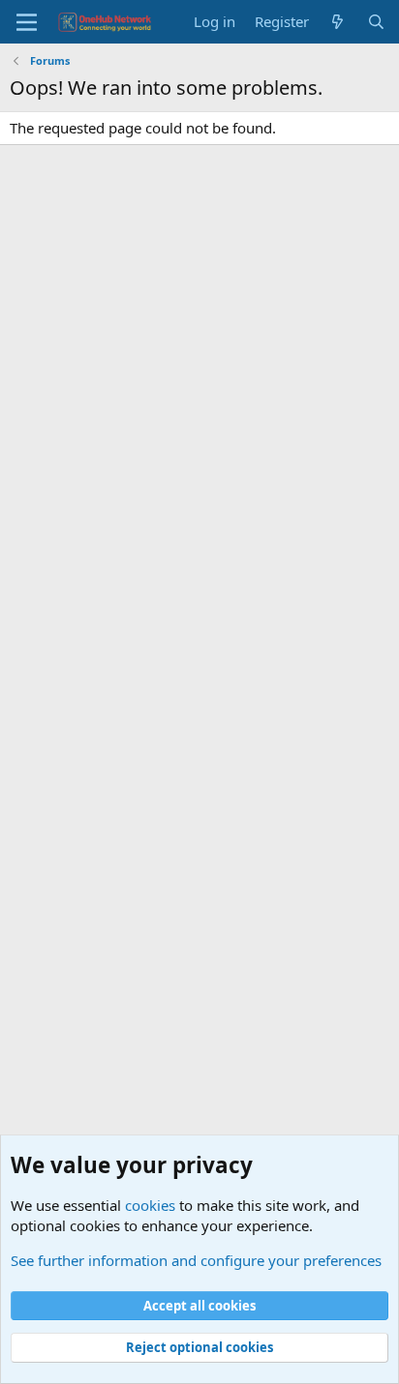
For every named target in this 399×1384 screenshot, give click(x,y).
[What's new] (337, 22)
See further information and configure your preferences (196, 1260)
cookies (150, 1205)
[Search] (376, 22)
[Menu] (26, 22)
